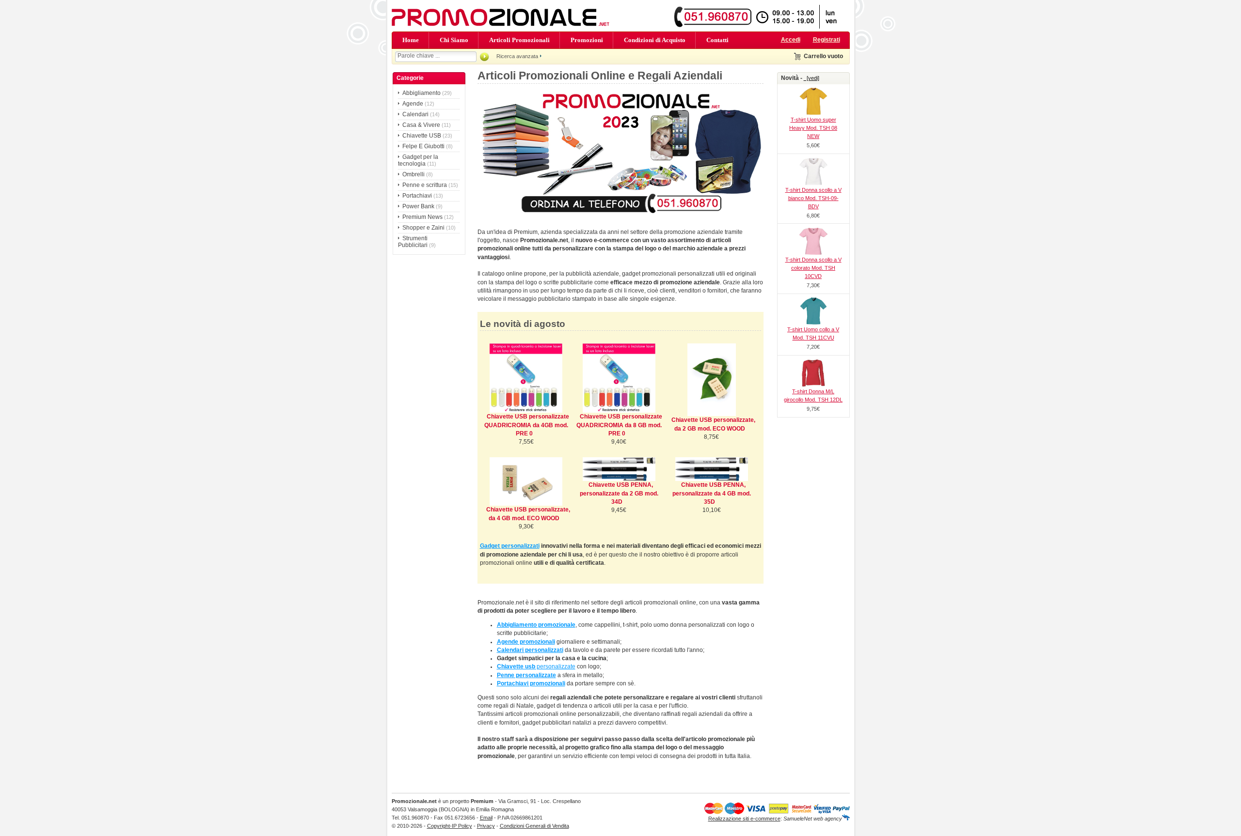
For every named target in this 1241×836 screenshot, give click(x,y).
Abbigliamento (421, 93)
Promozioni (587, 40)
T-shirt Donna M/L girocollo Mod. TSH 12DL (813, 395)
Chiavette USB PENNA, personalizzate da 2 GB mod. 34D (619, 493)
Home (410, 40)
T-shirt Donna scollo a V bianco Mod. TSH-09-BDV (813, 198)
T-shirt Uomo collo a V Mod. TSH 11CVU (813, 333)
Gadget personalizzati (510, 546)
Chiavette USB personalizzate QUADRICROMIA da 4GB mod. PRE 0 (527, 425)
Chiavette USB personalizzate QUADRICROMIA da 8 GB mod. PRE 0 (619, 425)
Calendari (415, 114)
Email (486, 818)
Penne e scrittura (424, 185)
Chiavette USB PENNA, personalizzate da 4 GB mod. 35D (711, 493)
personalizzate (536, 666)
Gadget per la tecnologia (418, 160)
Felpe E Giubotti (423, 146)
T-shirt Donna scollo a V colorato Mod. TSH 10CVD (813, 268)
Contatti (717, 40)
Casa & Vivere (421, 125)
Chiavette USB (421, 135)
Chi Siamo (454, 40)
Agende (412, 103)
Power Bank (418, 206)
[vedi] (811, 78)
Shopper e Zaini (423, 227)
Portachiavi (417, 195)
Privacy (486, 826)
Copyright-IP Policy (449, 826)
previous (484, 162)
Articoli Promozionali (519, 40)
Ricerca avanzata (517, 56)
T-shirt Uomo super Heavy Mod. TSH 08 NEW (813, 128)
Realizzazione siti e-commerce (744, 818)
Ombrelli (413, 174)
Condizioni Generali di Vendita (534, 826)
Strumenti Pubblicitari (413, 241)
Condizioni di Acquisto (654, 40)
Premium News (422, 217)
